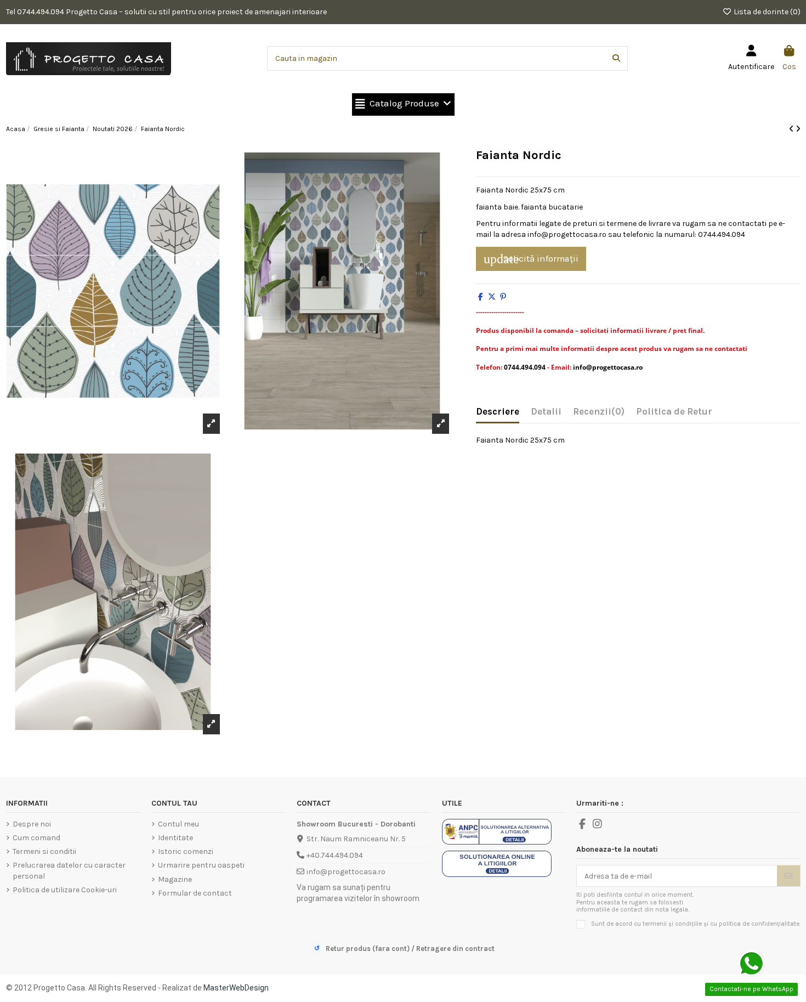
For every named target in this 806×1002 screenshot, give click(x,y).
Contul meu (178, 824)
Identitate (175, 837)
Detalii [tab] (546, 411)
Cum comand (36, 837)
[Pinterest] (503, 297)
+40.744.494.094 (334, 855)
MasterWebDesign (236, 987)
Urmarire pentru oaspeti (201, 865)
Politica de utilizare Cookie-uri (65, 890)
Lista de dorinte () (766, 11)
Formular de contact (195, 893)
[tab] (599, 414)
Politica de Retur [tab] (674, 411)
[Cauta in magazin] (616, 58)
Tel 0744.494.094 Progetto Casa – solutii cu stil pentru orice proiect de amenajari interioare (166, 11)
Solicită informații (531, 259)
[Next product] (798, 129)
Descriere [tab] (497, 411)
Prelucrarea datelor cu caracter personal (69, 871)
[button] (403, 104)
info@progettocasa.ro (345, 871)
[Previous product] (792, 129)
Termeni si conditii (44, 851)
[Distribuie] (480, 297)
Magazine (175, 879)
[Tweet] (492, 297)
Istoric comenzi (185, 851)
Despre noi (32, 824)
